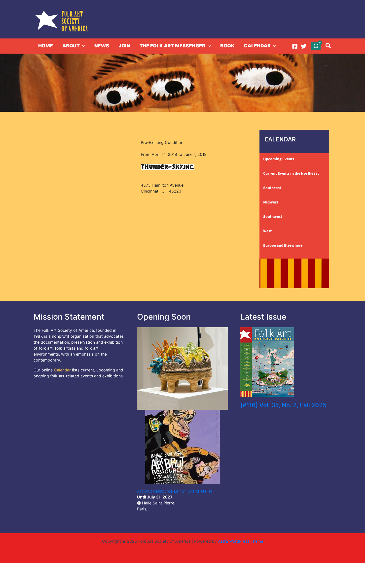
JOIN (124, 46)
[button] (82, 45)
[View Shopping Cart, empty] (316, 46)
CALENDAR (257, 46)
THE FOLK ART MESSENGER (172, 46)
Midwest (270, 202)
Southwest (272, 216)
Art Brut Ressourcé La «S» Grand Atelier (174, 491)
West (267, 231)
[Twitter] (303, 46)
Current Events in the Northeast (291, 173)
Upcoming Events (278, 159)
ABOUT (71, 46)
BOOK (227, 46)
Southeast (272, 188)
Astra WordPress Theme (240, 541)
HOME (45, 46)
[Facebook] (295, 46)
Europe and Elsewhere (282, 245)
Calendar (62, 369)
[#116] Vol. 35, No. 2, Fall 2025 (283, 405)
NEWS (101, 46)
